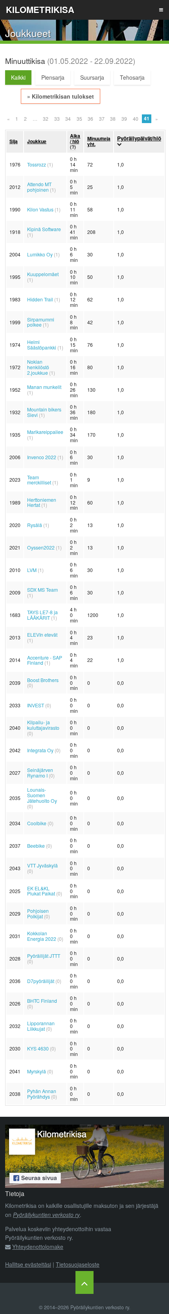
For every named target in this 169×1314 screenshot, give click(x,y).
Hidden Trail (40, 299)
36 (90, 118)
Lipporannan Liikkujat (41, 1026)
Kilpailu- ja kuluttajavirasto (43, 725)
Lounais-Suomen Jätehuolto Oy (42, 795)
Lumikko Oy (40, 254)
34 (68, 118)
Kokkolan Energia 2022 (41, 936)
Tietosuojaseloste (77, 1264)
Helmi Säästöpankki (41, 344)
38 (113, 118)
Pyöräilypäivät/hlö (139, 138)
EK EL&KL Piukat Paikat (41, 891)
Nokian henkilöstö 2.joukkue (38, 367)
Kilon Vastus (40, 209)
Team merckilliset (39, 480)
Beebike (36, 845)
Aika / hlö (75, 138)
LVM (32, 569)
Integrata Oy (40, 750)
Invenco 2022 (41, 457)
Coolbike (36, 823)
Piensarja (52, 77)
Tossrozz (36, 164)
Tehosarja (132, 77)
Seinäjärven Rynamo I (40, 772)
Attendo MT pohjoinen (39, 187)
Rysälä (34, 524)
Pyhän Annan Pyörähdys (41, 1094)
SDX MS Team (42, 589)
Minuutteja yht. (98, 141)
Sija (13, 141)
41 (146, 118)
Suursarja (92, 77)
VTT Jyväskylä (42, 865)
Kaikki (18, 77)
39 (124, 118)
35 (79, 118)
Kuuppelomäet (43, 274)
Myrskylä (36, 1071)
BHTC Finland (42, 1000)
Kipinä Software (44, 229)
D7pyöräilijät (40, 981)
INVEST (35, 705)
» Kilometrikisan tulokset (60, 96)
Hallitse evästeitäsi (28, 1264)
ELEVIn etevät (42, 634)
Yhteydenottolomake (37, 1246)
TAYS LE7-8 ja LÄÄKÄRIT (42, 615)
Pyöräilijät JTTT (43, 955)
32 (45, 118)
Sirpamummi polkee (40, 322)
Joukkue (36, 141)
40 (135, 118)
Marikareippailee (45, 431)
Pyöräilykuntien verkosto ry (46, 1215)
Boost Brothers (43, 680)
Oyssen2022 (41, 547)
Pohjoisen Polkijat (38, 913)
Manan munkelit (44, 386)
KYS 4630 (38, 1048)
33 (57, 118)
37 (102, 118)
